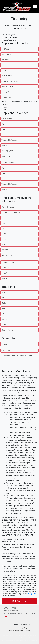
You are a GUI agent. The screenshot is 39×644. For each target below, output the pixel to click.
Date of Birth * (6, 76)
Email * (4, 70)
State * (3, 129)
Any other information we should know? (17, 356)
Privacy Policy (31, 594)
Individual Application (12, 37)
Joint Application (10, 40)
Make (3, 298)
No (5, 109)
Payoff (3, 324)
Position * (5, 234)
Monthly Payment (7, 330)
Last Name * (6, 60)
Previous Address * (8, 163)
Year (3, 292)
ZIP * (3, 135)
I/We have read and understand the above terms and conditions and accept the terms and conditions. (19, 568)
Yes (5, 107)
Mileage (4, 319)
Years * (4, 244)
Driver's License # (8, 86)
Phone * (4, 65)
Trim (3, 308)
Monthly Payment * (8, 156)
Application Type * (8, 35)
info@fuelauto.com (11, 611)
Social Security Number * (10, 81)
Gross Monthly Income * (10, 255)
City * (3, 124)
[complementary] (33, 637)
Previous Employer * (9, 262)
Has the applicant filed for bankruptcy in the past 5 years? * (19, 103)
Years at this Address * (9, 140)
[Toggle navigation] (35, 6)
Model (3, 303)
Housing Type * (7, 151)
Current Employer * (8, 207)
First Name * (6, 49)
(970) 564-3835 (10, 608)
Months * (4, 145)
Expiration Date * (7, 97)
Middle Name (6, 54)
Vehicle (4, 344)
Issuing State (6, 92)
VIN (2, 314)
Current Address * (7, 119)
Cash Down (5, 350)
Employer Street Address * (11, 212)
